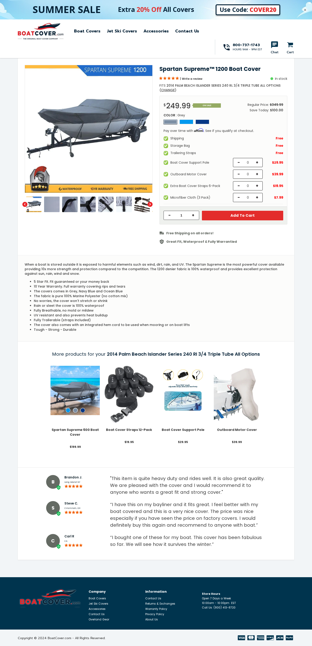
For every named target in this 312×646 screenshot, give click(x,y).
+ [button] (193, 215)
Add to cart (242, 215)
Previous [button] (24, 204)
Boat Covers (87, 31)
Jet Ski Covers (122, 31)
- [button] (169, 215)
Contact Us (187, 31)
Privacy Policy (154, 614)
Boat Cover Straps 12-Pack (129, 429)
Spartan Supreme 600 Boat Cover (75, 432)
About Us (151, 619)
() (167, 90)
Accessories (156, 31)
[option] (89, 129)
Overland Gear (99, 619)
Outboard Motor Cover (237, 429)
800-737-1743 (246, 45)
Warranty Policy (156, 609)
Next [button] (150, 204)
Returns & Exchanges (160, 604)
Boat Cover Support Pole (183, 429)
